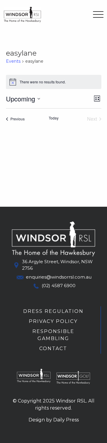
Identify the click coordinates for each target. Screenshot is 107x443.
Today (54, 118)
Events (13, 61)
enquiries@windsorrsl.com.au (59, 277)
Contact (53, 348)
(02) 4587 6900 (58, 285)
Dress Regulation (53, 311)
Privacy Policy (53, 321)
